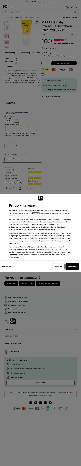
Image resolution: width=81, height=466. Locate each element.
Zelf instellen (6, 266)
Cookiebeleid (13, 254)
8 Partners (35, 213)
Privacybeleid (14, 257)
